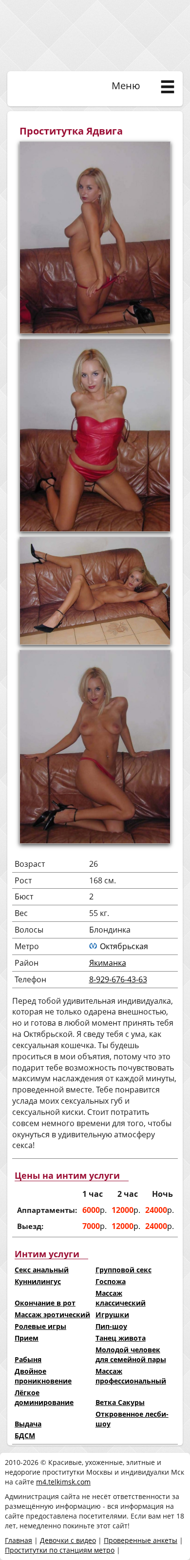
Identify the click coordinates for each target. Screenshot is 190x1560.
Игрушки (112, 1314)
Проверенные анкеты (140, 1540)
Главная (18, 1540)
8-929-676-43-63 (118, 979)
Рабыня (28, 1359)
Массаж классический (120, 1297)
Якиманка (107, 962)
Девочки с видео (68, 1540)
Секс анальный (42, 1269)
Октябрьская (124, 946)
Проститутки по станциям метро (59, 1550)
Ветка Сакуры (120, 1402)
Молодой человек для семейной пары (130, 1354)
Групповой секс (123, 1269)
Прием (26, 1338)
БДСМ (25, 1435)
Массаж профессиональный (130, 1375)
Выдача (28, 1423)
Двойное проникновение (43, 1375)
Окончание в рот (45, 1302)
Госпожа (110, 1281)
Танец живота (120, 1338)
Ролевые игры (40, 1326)
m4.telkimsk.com (63, 1481)
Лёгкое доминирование (44, 1397)
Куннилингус (38, 1281)
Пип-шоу (111, 1326)
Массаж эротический (52, 1314)
